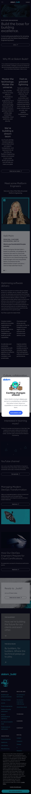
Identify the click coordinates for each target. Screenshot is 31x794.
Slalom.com (23, 399)
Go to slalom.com (15, 413)
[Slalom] (6, 379)
